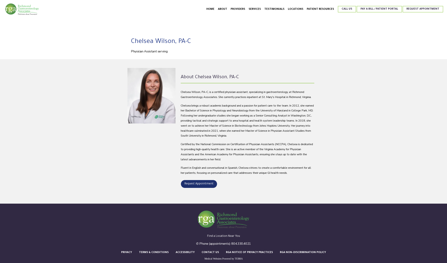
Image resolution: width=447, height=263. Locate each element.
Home (210, 9)
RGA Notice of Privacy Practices (249, 252)
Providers (238, 9)
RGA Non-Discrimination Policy (303, 252)
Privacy (126, 252)
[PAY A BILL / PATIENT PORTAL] (379, 12)
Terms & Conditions (154, 252)
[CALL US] (347, 12)
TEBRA (239, 258)
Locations (295, 9)
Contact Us (210, 252)
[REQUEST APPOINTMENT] (423, 12)
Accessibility (185, 252)
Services (255, 9)
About (222, 9)
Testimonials (274, 9)
